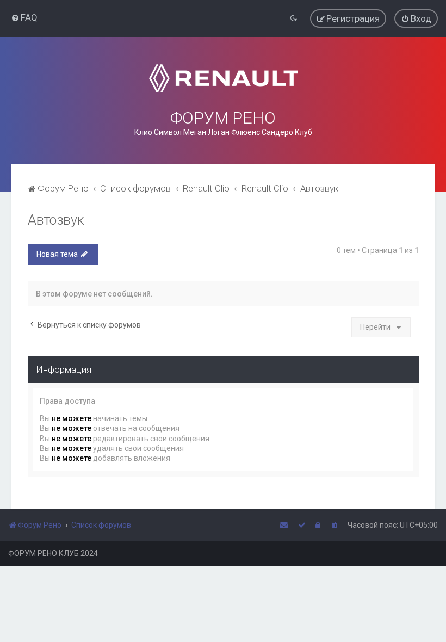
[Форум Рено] (223, 78)
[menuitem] (24, 17)
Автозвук (56, 220)
